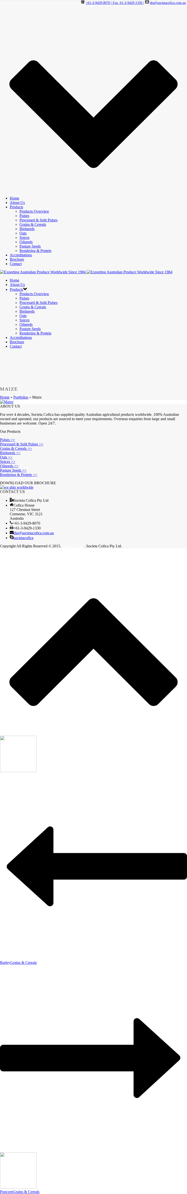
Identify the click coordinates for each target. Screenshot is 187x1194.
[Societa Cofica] (86, 272)
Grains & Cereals (32, 224)
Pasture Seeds (30, 246)
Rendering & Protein (35, 251)
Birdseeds (27, 229)
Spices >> (7, 461)
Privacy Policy (73, 546)
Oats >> (6, 457)
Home (14, 198)
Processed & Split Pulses (38, 220)
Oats (23, 233)
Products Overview (34, 211)
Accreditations (21, 255)
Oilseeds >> (9, 466)
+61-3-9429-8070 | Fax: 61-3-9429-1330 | (115, 3)
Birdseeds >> (10, 453)
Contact (16, 264)
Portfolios (20, 397)
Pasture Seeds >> (13, 470)
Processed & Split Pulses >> (21, 444)
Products (16, 207)
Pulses (24, 216)
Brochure (17, 259)
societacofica (23, 538)
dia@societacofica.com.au (168, 3)
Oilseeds (26, 242)
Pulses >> (7, 440)
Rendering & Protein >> (18, 475)
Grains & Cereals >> (16, 448)
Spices (24, 237)
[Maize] (6, 402)
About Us (17, 202)
